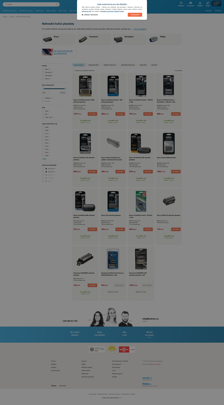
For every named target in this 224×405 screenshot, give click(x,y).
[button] (90, 15)
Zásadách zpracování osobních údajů (112, 11)
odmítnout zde (86, 11)
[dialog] (112, 10)
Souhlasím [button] (135, 14)
